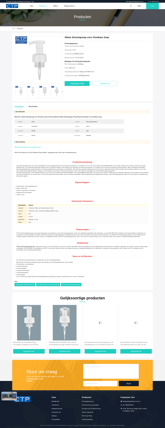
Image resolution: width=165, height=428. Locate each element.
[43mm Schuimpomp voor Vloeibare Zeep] (38, 59)
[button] (62, 92)
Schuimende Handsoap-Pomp (25, 284)
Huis (31, 6)
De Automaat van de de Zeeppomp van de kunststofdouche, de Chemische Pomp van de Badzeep (64, 343)
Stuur (128, 383)
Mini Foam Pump (87, 416)
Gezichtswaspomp (87, 419)
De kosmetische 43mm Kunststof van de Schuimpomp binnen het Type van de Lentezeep (98, 343)
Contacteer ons (56, 412)
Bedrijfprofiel (55, 401)
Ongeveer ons (69, 6)
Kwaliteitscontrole (57, 408)
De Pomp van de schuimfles (90, 405)
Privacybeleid (56, 419)
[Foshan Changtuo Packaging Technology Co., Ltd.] (12, 6)
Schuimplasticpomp (88, 401)
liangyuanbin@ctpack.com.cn (136, 1)
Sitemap (54, 416)
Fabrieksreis (55, 405)
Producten (42, 6)
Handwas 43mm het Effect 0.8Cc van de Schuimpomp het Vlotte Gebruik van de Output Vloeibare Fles (28, 343)
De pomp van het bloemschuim (91, 408)
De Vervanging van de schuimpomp (48, 284)
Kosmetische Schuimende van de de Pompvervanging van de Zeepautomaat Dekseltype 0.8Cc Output (133, 343)
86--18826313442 (154, 1)
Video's (55, 6)
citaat (152, 6)
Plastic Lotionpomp (87, 412)
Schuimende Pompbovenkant (71, 284)
